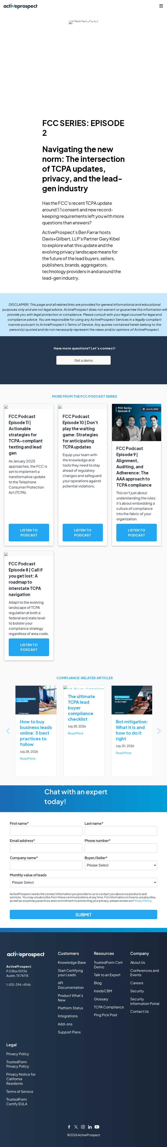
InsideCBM (103, 991)
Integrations (68, 1016)
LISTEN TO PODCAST (29, 532)
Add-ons (65, 1024)
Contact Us (139, 1011)
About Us (137, 962)
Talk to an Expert (107, 974)
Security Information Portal (144, 1001)
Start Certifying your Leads (70, 972)
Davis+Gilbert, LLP (61, 238)
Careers (136, 983)
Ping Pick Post (105, 1015)
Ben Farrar (88, 232)
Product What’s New (70, 997)
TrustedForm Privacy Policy (17, 1064)
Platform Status (70, 1008)
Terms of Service (19, 1091)
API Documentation (71, 985)
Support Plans (69, 1032)
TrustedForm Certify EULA (16, 1101)
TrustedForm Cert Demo (108, 964)
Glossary (101, 999)
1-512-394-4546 (18, 984)
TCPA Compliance (109, 1007)
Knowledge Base (72, 962)
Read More (27, 758)
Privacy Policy (142, 900)
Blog (98, 983)
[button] (7, 730)
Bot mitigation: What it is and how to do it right (131, 730)
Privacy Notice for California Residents (20, 1079)
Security (137, 991)
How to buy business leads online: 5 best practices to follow (35, 733)
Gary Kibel (109, 238)
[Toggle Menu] (161, 6)
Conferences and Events (144, 972)
